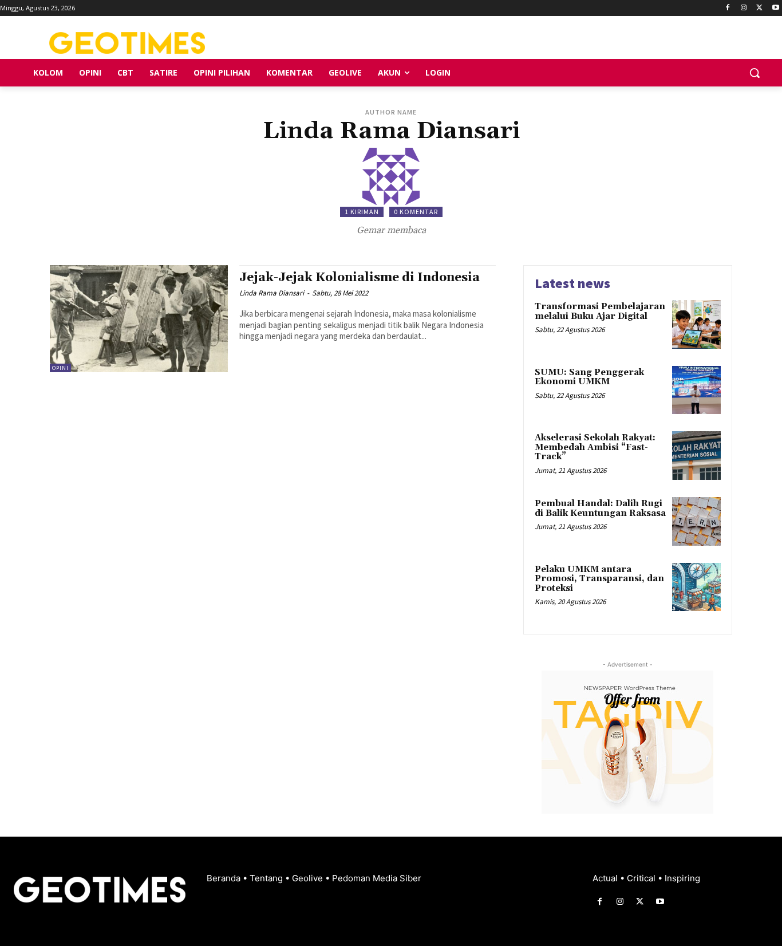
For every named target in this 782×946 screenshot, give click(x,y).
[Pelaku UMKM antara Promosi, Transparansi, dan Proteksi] (696, 587)
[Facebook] (727, 8)
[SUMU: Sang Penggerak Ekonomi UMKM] (696, 390)
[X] (759, 8)
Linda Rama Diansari (271, 293)
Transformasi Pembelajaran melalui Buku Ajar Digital (600, 311)
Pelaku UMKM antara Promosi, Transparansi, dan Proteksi (599, 579)
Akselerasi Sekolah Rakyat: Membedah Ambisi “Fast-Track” (595, 447)
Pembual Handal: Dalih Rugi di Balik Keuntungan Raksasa (600, 508)
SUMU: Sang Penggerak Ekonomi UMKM (589, 377)
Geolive (308, 878)
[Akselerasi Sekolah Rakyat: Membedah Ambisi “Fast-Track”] (696, 455)
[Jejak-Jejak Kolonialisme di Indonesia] (139, 318)
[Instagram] (744, 8)
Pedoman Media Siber (376, 878)
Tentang (267, 878)
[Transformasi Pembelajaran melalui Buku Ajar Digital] (696, 324)
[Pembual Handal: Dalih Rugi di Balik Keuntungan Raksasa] (696, 521)
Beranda (225, 878)
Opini (60, 368)
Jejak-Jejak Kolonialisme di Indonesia (359, 277)
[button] (754, 72)
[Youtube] (775, 8)
